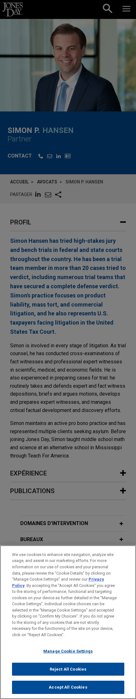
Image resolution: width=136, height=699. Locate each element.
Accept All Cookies (68, 687)
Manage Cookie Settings (68, 651)
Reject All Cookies (68, 669)
